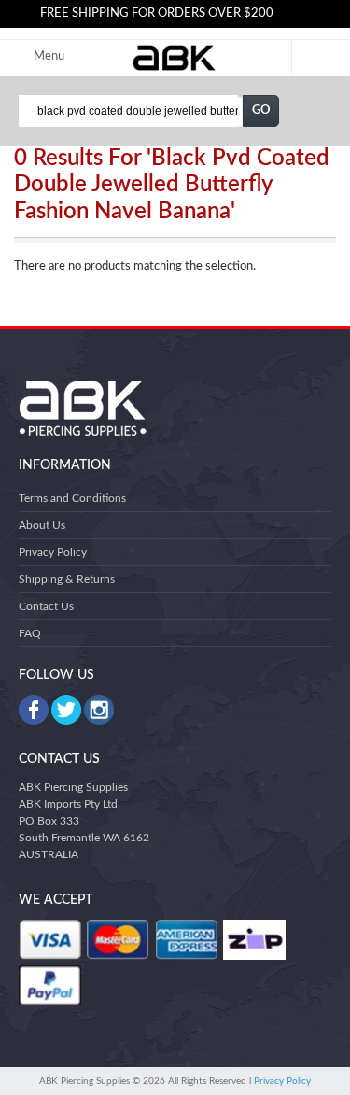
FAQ (30, 633)
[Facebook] (34, 710)
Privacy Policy (53, 552)
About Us (42, 525)
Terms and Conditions (72, 498)
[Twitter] (66, 710)
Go (261, 110)
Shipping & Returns (67, 579)
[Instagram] (99, 710)
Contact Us (46, 606)
